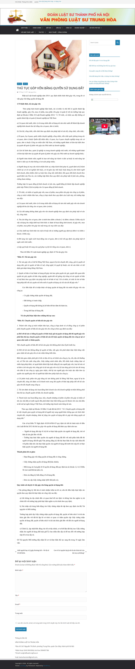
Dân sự (58, 28)
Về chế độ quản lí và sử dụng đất (99, 60)
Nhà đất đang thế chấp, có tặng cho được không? (104, 76)
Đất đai (48, 28)
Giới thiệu (24, 28)
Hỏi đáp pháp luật (27, 32)
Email (17, 604)
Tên (17, 595)
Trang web (18, 613)
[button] (29, 28)
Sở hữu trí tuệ (95, 28)
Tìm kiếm (117, 42)
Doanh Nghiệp (80, 28)
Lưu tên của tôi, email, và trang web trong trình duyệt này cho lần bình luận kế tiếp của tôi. (49, 623)
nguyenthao (33, 92)
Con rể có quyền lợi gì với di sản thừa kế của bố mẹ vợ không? (69, 551)
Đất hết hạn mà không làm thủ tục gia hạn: (102, 66)
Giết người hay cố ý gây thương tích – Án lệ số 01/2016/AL (33, 551)
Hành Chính (37, 28)
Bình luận (19, 570)
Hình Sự (69, 28)
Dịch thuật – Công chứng (58, 32)
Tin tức (41, 32)
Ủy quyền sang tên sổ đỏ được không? (101, 71)
